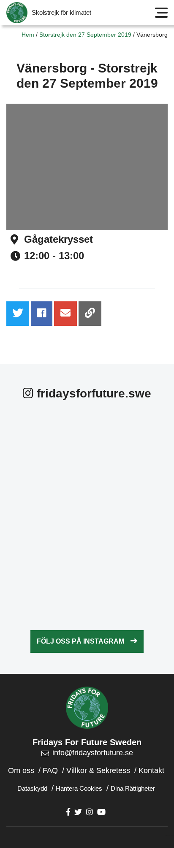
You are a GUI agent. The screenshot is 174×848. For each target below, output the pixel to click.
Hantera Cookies (79, 788)
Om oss (21, 770)
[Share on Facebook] (41, 313)
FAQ (50, 770)
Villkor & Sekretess (98, 770)
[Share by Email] (65, 313)
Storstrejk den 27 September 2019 (85, 34)
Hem (28, 34)
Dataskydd (32, 788)
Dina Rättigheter (133, 788)
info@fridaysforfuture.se (92, 753)
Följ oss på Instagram (80, 641)
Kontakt (151, 770)
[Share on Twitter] (17, 313)
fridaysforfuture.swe (92, 393)
